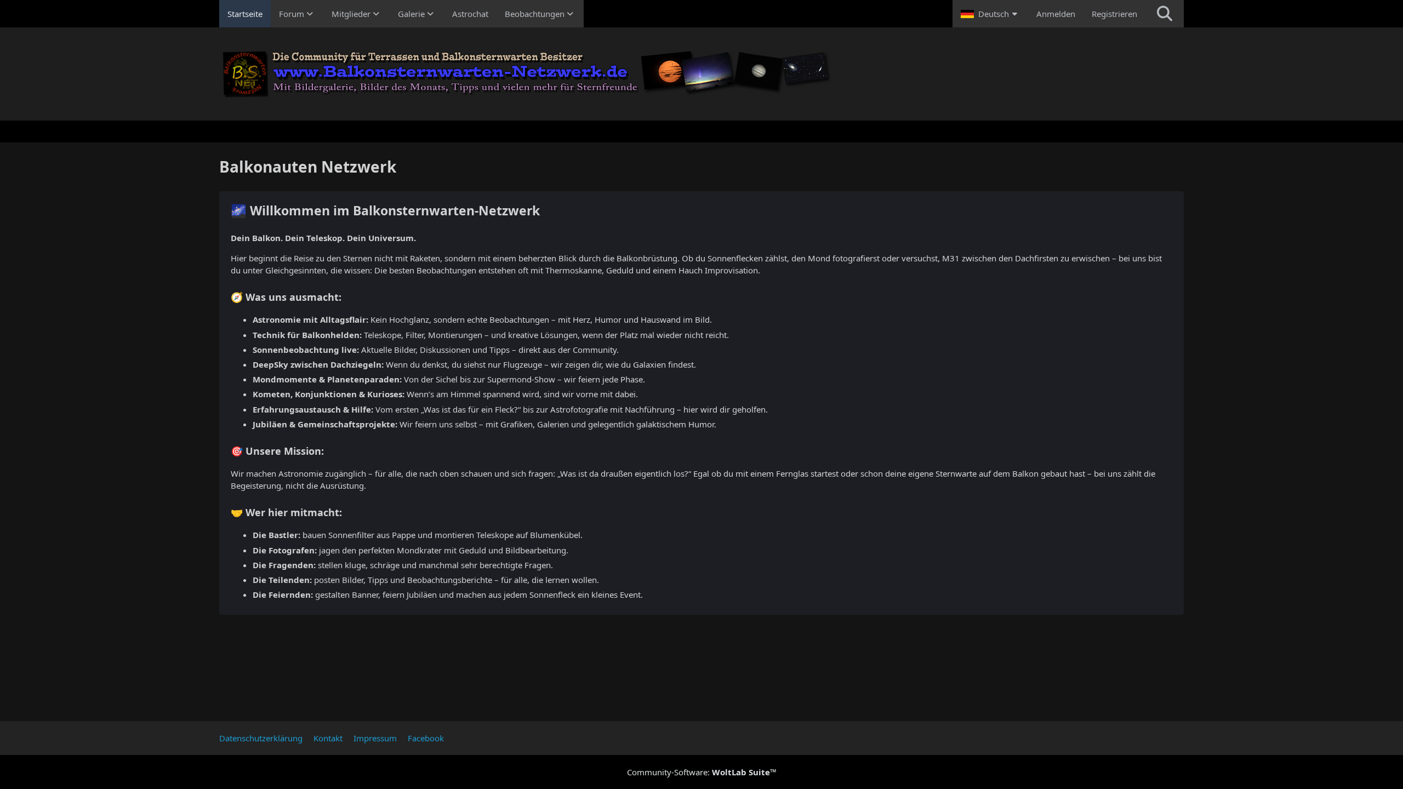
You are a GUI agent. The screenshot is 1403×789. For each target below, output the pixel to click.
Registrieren (1114, 13)
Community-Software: (702, 772)
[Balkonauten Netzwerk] (701, 74)
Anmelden (1055, 13)
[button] (990, 13)
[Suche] (1164, 13)
